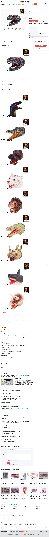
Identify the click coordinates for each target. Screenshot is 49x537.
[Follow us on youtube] (44, 531)
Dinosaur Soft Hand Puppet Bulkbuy (41, 526)
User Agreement (30, 534)
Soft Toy (2, 508)
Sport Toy (20, 408)
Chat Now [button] (44, 21)
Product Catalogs (14, 504)
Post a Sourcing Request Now (12, 464)
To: (5, 452)
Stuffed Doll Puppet (12, 526)
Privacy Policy (39, 534)
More (2, 511)
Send (8, 462)
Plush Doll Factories (20, 524)
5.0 (38, 42)
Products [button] (9, 4)
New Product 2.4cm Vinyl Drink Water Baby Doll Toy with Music (33, 496)
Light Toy (25, 506)
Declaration (34, 534)
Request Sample (45, 23)
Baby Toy (10, 409)
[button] (1, 1)
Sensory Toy (38, 506)
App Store (3, 531)
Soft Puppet (40, 524)
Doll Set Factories (12, 524)
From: (5, 449)
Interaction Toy (15, 506)
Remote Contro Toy (5, 409)
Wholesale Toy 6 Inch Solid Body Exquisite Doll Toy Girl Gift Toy (43, 481)
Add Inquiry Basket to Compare (14, 31)
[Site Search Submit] (35, 4)
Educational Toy (16, 408)
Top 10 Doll (26, 526)
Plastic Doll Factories (28, 524)
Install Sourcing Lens (25, 531)
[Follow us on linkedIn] (47, 531)
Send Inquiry (33, 21)
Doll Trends (32, 526)
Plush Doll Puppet (4, 526)
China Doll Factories (5, 524)
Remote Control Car (10, 408)
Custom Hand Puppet (20, 526)
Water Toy (25, 508)
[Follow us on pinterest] (46, 531)
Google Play (9, 531)
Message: (4, 454)
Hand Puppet (35, 524)
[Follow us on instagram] (43, 531)
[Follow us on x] (41, 531)
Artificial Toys (3, 506)
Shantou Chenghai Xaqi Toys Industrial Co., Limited (34, 12)
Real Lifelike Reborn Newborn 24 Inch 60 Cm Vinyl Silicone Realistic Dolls (24, 481)
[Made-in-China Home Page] (24, 2)
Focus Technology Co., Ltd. (17, 534)
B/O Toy (17, 409)
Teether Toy (14, 508)
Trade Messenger (16, 531)
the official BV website (23, 375)
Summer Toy (14, 409)
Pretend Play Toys (26, 408)
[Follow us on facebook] (40, 531)
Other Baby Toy (38, 508)
